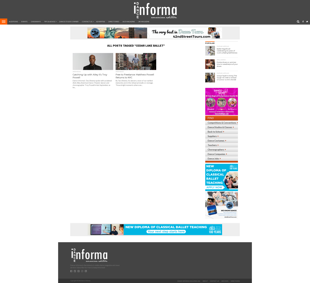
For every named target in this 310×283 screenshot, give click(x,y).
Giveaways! (36, 22)
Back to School (215, 131)
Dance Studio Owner (68, 22)
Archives (224, 281)
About (205, 281)
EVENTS (24, 22)
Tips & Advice (49, 22)
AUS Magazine (129, 22)
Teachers (212, 145)
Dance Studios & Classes (220, 127)
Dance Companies (216, 154)
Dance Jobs (213, 158)
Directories (113, 22)
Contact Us (87, 22)
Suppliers (212, 136)
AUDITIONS (13, 22)
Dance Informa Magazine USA (188, 281)
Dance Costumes (216, 140)
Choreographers (216, 149)
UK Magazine (143, 22)
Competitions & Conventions (222, 122)
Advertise (100, 22)
